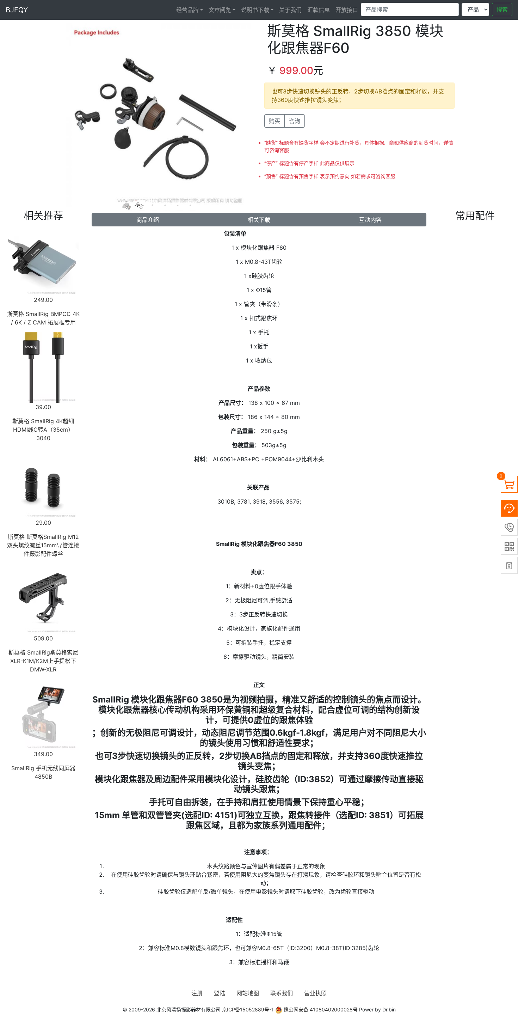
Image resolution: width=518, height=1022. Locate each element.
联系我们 (281, 993)
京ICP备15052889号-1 (248, 1009)
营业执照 (315, 993)
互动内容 (370, 219)
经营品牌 (187, 9)
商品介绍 (147, 219)
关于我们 (290, 9)
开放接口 (346, 9)
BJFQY (17, 10)
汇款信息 (318, 9)
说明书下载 (255, 9)
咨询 (294, 120)
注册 (197, 993)
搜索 (502, 9)
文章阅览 (220, 9)
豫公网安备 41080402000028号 (320, 1009)
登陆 (219, 993)
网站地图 (247, 993)
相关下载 (259, 219)
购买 (274, 120)
